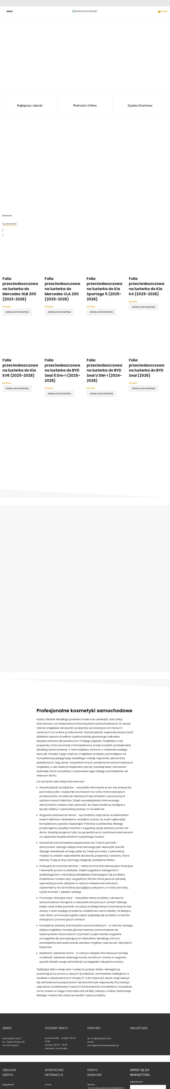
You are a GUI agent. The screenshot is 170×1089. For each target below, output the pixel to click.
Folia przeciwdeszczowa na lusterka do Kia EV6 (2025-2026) (20, 368)
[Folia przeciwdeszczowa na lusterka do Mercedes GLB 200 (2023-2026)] (21, 256)
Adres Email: (137, 1082)
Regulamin (8, 1084)
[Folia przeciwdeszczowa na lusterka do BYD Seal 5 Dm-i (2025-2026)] (64, 338)
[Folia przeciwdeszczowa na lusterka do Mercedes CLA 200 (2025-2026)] (64, 256)
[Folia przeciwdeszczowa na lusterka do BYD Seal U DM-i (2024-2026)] (106, 338)
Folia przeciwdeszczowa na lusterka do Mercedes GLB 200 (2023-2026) (20, 289)
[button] (17, 312)
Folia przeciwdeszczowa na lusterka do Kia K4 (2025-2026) (146, 286)
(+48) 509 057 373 (101, 1038)
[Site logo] (85, 11)
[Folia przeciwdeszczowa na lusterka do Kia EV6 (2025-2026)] (21, 338)
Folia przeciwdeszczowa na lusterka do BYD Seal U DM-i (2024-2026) (104, 370)
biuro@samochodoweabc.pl (103, 1045)
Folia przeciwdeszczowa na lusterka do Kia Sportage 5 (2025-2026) (104, 289)
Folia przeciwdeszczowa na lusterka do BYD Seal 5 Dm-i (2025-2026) (62, 370)
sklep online (85, 617)
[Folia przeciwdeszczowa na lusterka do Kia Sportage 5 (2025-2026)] (106, 256)
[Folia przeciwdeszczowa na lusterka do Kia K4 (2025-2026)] (148, 256)
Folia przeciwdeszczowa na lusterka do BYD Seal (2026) (146, 368)
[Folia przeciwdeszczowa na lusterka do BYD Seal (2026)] (148, 338)
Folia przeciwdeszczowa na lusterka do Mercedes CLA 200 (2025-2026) (62, 289)
